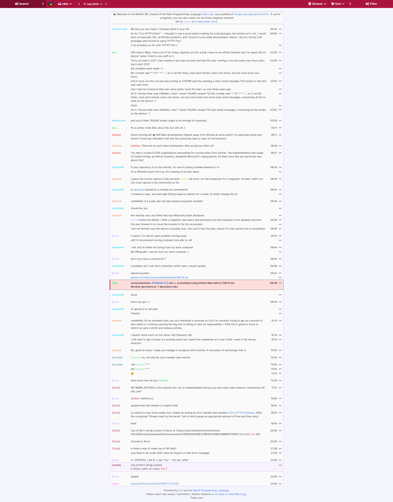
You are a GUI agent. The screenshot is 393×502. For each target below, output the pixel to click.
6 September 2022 (206, 21)
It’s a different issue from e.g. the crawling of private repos (165, 171)
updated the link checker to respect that (154, 405)
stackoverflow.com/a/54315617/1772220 (154, 483)
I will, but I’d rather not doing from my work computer (162, 247)
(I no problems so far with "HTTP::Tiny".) (154, 45)
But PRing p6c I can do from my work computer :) (160, 251)
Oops (134, 105)
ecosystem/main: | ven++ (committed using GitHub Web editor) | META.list (183, 284)
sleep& (134, 476)
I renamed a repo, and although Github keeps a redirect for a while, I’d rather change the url (184, 194)
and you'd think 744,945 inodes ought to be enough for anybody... (169, 120)
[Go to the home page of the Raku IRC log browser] (51, 4)
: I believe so (142, 398)
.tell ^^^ (140, 364)
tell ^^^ (140, 368)
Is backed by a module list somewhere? (159, 189)
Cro (180, 490)
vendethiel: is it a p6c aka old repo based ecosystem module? (167, 201)
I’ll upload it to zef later (144, 309)
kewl (133, 423)
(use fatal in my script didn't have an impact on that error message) (170, 452)
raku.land (138, 189)
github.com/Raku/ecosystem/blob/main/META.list (159, 277)
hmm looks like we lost (149, 380)
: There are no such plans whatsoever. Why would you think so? (172, 145)
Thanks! (135, 313)
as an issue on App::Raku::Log (229, 494)
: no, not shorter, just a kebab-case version (160, 357)
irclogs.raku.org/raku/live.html (251, 14)
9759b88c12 (159, 282)
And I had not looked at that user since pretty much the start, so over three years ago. (181, 89)
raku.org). (208, 14)
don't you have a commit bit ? (148, 258)
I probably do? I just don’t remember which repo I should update (168, 265)
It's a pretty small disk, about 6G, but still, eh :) (158, 127)
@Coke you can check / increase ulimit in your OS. (160, 29)
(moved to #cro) (140, 441)
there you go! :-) (140, 301)
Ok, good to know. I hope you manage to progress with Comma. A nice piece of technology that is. (188, 350)
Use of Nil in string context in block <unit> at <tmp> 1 (149, 466)
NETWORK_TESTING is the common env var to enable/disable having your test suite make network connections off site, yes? (198, 389)
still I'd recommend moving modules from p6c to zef (161, 240)
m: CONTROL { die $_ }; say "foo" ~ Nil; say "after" (160, 459)
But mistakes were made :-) (147, 68)
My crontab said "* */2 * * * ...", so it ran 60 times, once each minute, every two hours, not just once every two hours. (195, 74)
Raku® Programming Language (211, 490)
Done (134, 294)
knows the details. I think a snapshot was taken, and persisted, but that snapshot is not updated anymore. (196, 219)
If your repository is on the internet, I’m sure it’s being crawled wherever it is (175, 167)
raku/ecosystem (140, 273)
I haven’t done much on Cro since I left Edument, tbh (161, 335)
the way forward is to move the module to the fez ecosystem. (167, 224)
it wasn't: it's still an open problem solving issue (158, 235)
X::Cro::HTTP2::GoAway (241, 412)
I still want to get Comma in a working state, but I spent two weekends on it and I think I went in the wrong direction (193, 341)
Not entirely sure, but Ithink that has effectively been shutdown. (168, 215)
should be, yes (139, 208)
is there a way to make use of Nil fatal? (153, 448)
